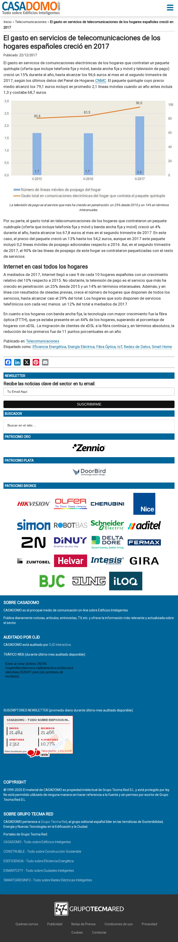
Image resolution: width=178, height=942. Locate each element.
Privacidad (149, 924)
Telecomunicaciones (31, 22)
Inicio (7, 22)
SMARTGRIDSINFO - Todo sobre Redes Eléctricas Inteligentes (47, 880)
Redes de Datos (137, 347)
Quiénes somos (27, 924)
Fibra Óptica (106, 347)
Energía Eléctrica (81, 347)
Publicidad (54, 924)
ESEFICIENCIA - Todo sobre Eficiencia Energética (38, 861)
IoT (119, 347)
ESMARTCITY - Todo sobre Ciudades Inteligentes (38, 870)
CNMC (100, 80)
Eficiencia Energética (49, 347)
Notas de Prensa (83, 924)
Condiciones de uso (119, 924)
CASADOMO (31, 8)
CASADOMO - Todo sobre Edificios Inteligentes (37, 842)
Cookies (77, 932)
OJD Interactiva (60, 645)
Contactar (99, 932)
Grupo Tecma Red (54, 822)
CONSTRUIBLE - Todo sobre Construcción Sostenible (42, 851)
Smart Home (162, 347)
